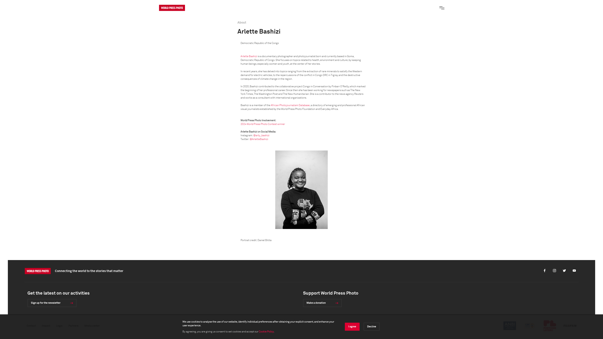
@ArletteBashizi (259, 139)
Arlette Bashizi (249, 56)
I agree (352, 326)
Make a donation (316, 303)
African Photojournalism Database (290, 105)
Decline (371, 326)
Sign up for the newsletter (45, 303)
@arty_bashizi (261, 135)
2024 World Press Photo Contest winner (263, 124)
